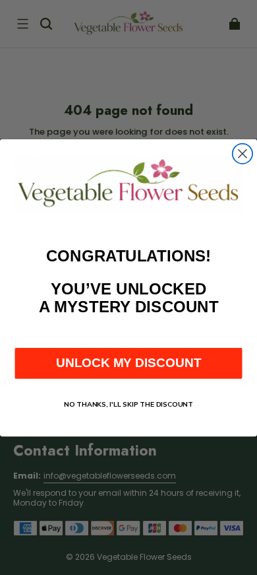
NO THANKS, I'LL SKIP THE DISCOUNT (128, 404)
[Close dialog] (242, 153)
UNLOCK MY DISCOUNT (128, 362)
